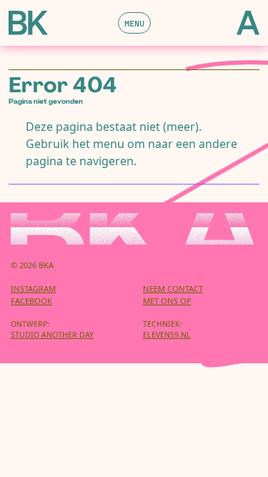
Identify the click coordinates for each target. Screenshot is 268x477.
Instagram (33, 288)
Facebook (31, 300)
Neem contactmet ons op (173, 294)
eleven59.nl (167, 335)
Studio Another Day (52, 335)
